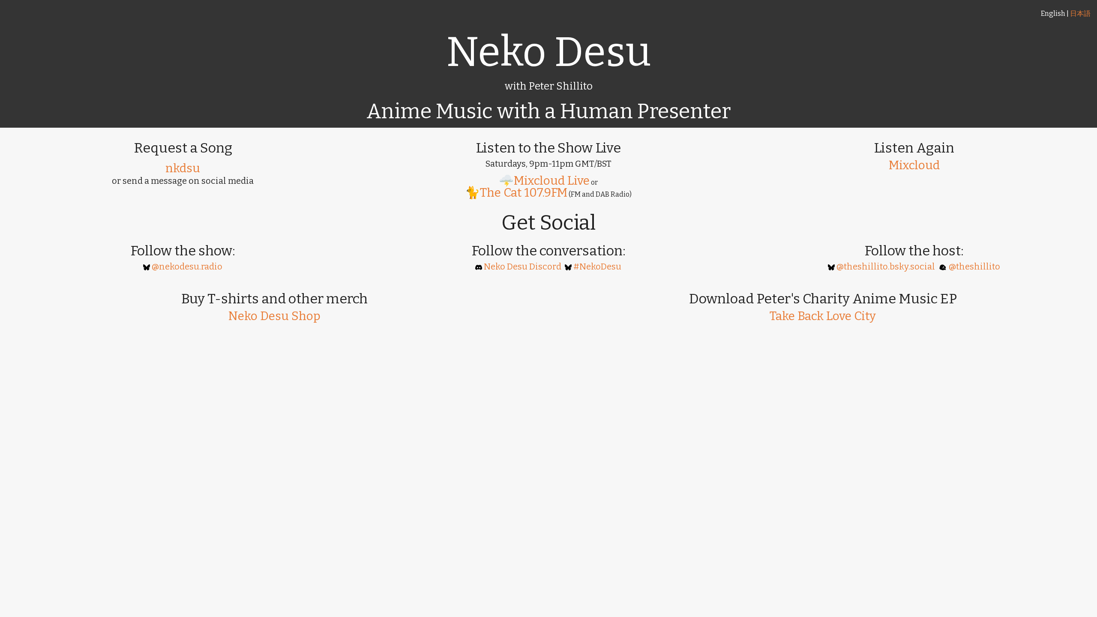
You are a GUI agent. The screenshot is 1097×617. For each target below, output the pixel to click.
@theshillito (974, 266)
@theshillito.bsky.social (885, 266)
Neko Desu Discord (522, 266)
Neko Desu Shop (274, 316)
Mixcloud (914, 165)
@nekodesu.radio (187, 266)
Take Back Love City (823, 316)
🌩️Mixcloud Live (544, 181)
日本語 (1080, 13)
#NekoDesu (597, 266)
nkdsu (182, 168)
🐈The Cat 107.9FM (516, 193)
